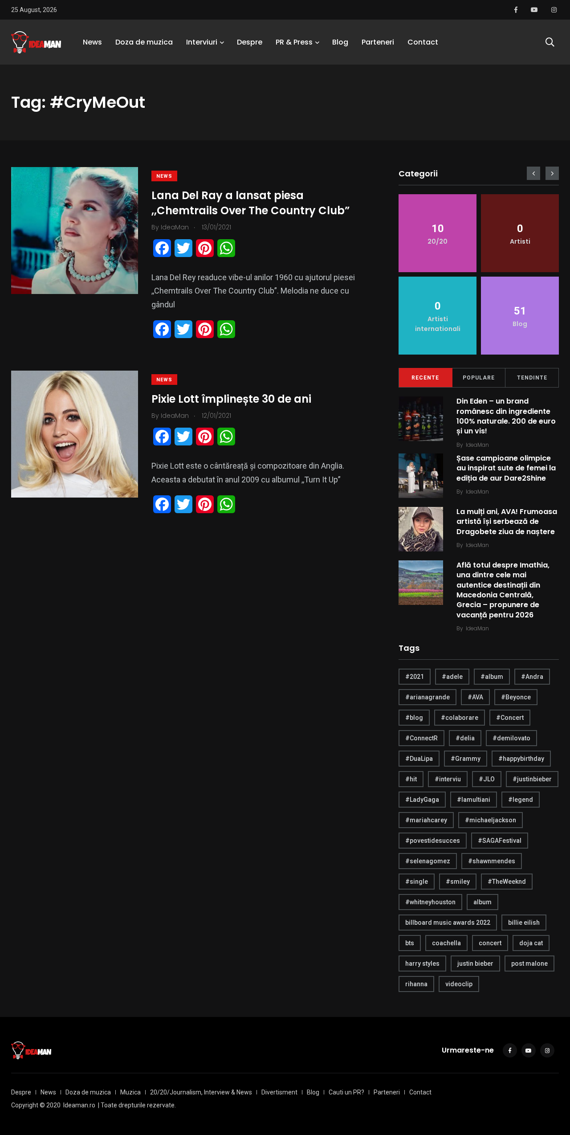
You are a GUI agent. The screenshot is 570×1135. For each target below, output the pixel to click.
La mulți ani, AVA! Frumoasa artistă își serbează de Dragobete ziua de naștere (506, 521)
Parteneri (378, 42)
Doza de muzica (144, 42)
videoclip (458, 984)
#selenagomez (427, 861)
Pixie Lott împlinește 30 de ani (231, 399)
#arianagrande (427, 697)
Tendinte (532, 378)
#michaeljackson (490, 820)
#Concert (510, 717)
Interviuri (201, 42)
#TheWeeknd (507, 881)
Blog (340, 42)
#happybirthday (521, 758)
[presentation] (533, 173)
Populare (479, 378)
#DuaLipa (419, 758)
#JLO (487, 779)
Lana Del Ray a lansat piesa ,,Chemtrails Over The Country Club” (250, 203)
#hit (411, 779)
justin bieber (475, 963)
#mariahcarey (426, 820)
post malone (529, 963)
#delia (465, 738)
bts (409, 943)
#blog (414, 717)
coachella (446, 943)
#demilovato (511, 738)
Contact (422, 42)
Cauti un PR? (346, 1092)
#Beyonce (516, 697)
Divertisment (279, 1092)
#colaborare (459, 717)
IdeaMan (477, 445)
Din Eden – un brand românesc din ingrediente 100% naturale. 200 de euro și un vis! (506, 416)
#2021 (414, 676)
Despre (249, 42)
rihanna (416, 984)
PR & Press (294, 42)
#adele (452, 676)
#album (491, 676)
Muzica (130, 1092)
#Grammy (465, 758)
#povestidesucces (432, 840)
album (482, 902)
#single (416, 881)
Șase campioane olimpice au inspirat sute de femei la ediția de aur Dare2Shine (506, 468)
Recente (425, 378)
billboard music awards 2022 (447, 922)
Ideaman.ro (79, 1105)
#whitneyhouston (430, 902)
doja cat (531, 943)
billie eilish (524, 922)
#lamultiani (473, 799)
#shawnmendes (491, 861)
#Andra (532, 676)
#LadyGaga (422, 799)
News (92, 42)
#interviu (448, 779)
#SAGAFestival (499, 840)
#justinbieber (532, 779)
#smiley (458, 881)
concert (490, 943)
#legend (520, 799)
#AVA (475, 697)
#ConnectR (421, 738)
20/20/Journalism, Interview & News (201, 1092)
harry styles (422, 963)
